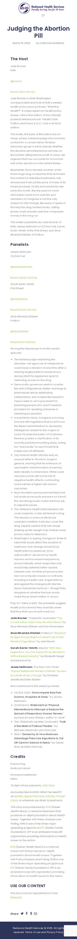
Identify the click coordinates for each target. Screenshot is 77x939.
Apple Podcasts (34, 796)
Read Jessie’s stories (23, 277)
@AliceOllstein (19, 331)
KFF (42, 828)
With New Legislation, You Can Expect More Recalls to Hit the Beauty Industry (37, 652)
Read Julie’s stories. (23, 92)
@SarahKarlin (19, 299)
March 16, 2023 (21, 43)
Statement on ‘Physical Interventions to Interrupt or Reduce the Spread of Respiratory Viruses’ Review (39, 709)
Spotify (18, 796)
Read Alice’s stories (22, 342)
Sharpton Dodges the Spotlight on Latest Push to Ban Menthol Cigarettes (38, 637)
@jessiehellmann (21, 267)
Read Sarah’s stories (23, 310)
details (16, 897)
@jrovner (16, 81)
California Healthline (52, 43)
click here (48, 785)
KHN (47, 807)
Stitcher (50, 796)
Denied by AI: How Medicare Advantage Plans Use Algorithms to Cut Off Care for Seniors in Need (39, 738)
